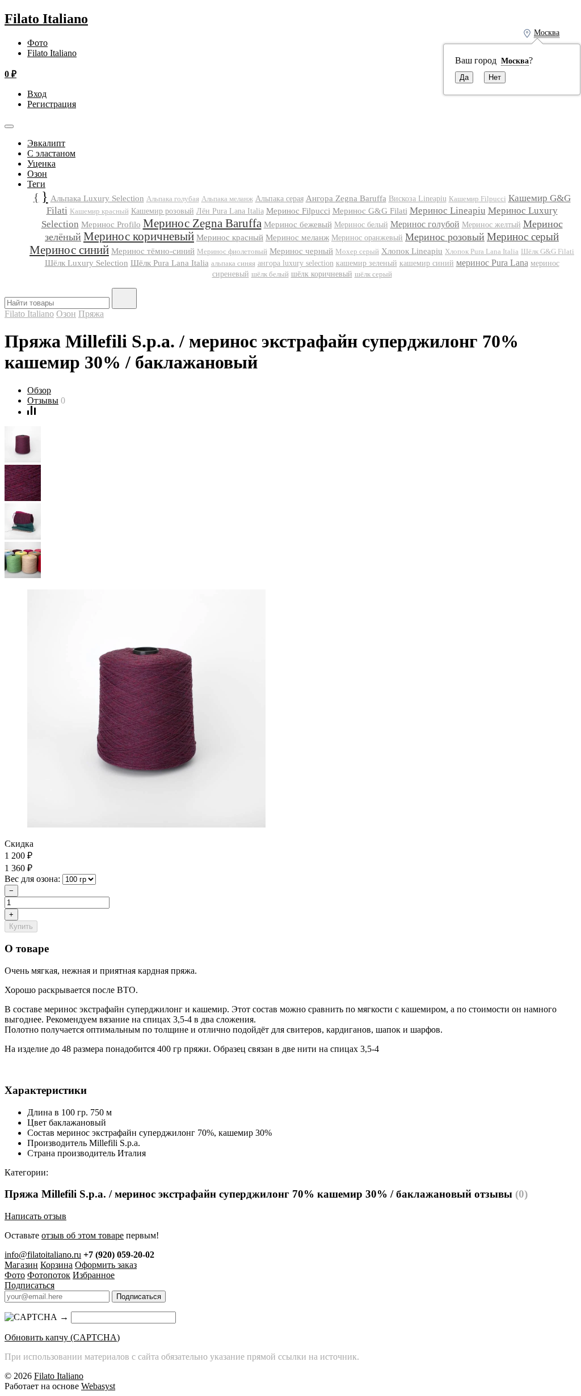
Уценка (41, 163)
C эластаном (51, 153)
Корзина (56, 1265)
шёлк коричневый (321, 273)
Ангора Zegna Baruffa (346, 198)
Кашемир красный (99, 211)
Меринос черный (301, 251)
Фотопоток (48, 1275)
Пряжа (91, 314)
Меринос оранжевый (367, 238)
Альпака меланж (227, 198)
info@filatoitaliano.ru (43, 1254)
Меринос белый (361, 224)
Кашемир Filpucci (477, 198)
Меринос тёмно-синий (153, 251)
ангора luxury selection (296, 263)
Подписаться (29, 1285)
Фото (37, 43)
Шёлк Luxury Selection (86, 263)
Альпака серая (279, 198)
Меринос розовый (445, 237)
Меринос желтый (491, 224)
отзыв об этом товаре (82, 1235)
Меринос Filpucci (298, 210)
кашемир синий (426, 263)
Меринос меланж (297, 237)
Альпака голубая (172, 198)
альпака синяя (233, 263)
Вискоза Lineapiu (418, 198)
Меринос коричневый (138, 236)
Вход (37, 94)
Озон (37, 174)
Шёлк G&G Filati (547, 252)
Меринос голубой (425, 224)
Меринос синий (69, 250)
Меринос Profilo (111, 224)
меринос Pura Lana (492, 262)
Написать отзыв (35, 1216)
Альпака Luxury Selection (97, 198)
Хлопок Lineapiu (412, 251)
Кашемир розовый (162, 210)
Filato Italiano (46, 18)
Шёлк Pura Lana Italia (169, 263)
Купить (21, 926)
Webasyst (98, 1386)
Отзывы (42, 400)
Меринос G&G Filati (369, 210)
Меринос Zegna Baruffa (202, 223)
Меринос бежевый (298, 224)
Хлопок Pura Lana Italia (482, 252)
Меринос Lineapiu (448, 210)
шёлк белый (270, 274)
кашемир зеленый (366, 263)
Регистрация (51, 104)
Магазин (21, 1265)
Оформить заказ (106, 1265)
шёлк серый (373, 274)
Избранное (94, 1275)
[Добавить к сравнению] (31, 412)
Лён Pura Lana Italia (230, 211)
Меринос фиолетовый (232, 251)
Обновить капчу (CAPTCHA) (62, 1337)
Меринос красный (229, 237)
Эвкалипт (46, 143)
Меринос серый (523, 237)
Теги (36, 184)
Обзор (39, 390)
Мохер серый (357, 251)
